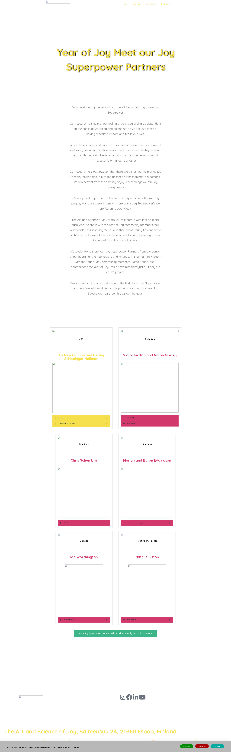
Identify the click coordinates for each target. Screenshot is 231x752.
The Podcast (150, 4)
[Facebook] (129, 697)
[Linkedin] (136, 697)
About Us (136, 4)
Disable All (202, 746)
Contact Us (166, 4)
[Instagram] (123, 697)
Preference (186, 746)
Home (124, 4)
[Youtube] (142, 697)
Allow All (217, 746)
